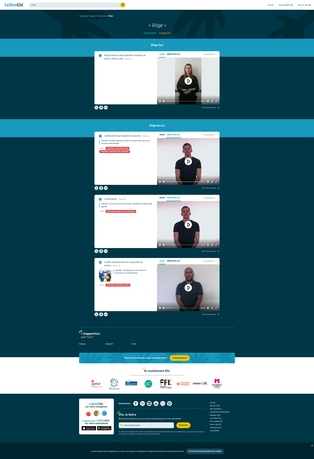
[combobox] (77, 4)
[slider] (181, 101)
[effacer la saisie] (117, 5)
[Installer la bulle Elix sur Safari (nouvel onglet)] (104, 413)
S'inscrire (183, 425)
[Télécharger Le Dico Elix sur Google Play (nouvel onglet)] (104, 428)
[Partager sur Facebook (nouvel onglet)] (101, 109)
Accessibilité (214, 431)
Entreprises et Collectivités (219, 412)
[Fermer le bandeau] (312, 445)
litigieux (82, 344)
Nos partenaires (215, 409)
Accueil (92, 16)
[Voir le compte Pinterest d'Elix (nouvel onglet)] (169, 403)
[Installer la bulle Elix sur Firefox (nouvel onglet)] (89, 413)
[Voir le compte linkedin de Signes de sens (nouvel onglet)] (149, 403)
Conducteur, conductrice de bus (117, 148)
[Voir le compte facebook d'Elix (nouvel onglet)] (135, 403)
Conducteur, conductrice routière (118, 285)
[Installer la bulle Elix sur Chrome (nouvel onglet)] (96, 413)
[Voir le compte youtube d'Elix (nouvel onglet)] (156, 403)
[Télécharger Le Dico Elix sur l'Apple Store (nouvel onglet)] (89, 428)
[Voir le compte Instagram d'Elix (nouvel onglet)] (142, 403)
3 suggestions (165, 33)
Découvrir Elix (215, 406)
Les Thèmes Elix (215, 418)
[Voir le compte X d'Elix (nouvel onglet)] (162, 403)
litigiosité (109, 344)
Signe (161, 54)
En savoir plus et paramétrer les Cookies (205, 451)
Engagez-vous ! (215, 415)
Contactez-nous (179, 358)
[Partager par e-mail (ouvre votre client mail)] (105, 109)
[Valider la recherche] (122, 4)
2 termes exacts (150, 33)
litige (111, 16)
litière (134, 344)
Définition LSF (173, 54)
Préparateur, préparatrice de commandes (114, 152)
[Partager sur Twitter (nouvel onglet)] (96, 109)
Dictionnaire (101, 16)
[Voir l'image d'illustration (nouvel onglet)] (105, 275)
